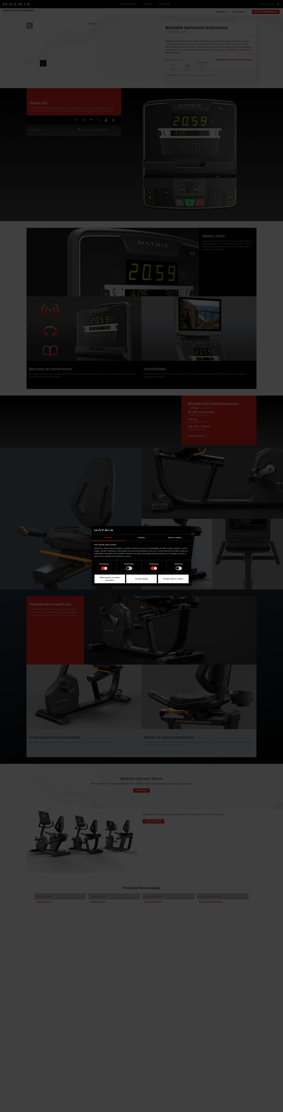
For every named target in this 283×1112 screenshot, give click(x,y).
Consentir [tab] (108, 537)
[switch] (129, 568)
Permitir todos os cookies (173, 579)
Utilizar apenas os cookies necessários (110, 579)
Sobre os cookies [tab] (175, 537)
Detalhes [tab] (141, 537)
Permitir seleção (141, 579)
